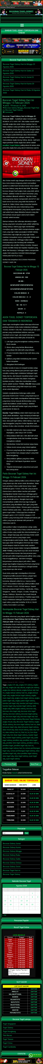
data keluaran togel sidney (28, 727)
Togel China (7, 1043)
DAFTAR (34, 989)
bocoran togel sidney (13, 719)
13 (21, 901)
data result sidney (21, 730)
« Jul (4, 915)
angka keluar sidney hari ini (16, 693)
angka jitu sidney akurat (12, 690)
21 (27, 904)
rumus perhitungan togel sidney (22, 751)
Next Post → (36, 764)
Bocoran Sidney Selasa (12, 863)
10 (5, 901)
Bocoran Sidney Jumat (12, 843)
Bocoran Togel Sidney (14, 110)
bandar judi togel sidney (29, 703)
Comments (8, 112)
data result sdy (8, 730)
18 (10, 904)
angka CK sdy (12, 685)
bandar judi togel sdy (11, 703)
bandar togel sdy (9, 706)
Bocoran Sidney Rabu (11, 855)
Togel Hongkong (9, 1031)
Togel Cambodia (9, 1047)
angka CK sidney (25, 685)
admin (6, 106)
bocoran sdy (31, 709)
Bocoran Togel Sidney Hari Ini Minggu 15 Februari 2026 (18, 101)
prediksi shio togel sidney (16, 743)
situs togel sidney (21, 756)
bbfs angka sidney (18, 709)
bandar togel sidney (24, 706)
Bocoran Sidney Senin (12, 867)
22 (32, 904)
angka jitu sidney (32, 687)
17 (5, 904)
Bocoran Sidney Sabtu (12, 859)
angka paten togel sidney (25, 701)
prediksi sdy (17, 740)
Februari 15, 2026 (19, 106)
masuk (14, 773)
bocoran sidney (15, 714)
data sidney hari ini (12, 732)
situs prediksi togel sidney (27, 753)
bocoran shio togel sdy (11, 711)
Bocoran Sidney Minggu (13, 108)
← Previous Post (9, 764)
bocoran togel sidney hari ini (25, 724)
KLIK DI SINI (34, 789)
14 (27, 901)
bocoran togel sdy (13, 716)
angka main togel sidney (24, 698)
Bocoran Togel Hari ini (11, 870)
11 (10, 901)
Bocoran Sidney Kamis (12, 847)
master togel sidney (13, 738)
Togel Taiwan (8, 1039)
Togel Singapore (9, 1024)
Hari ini (24, 732)
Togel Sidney (8, 1028)
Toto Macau (7, 1035)
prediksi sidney (32, 743)
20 (21, 904)
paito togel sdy (27, 738)
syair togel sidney (13, 759)
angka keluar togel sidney (20, 695)
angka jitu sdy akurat (17, 687)
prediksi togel (8, 745)
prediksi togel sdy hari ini (23, 745)
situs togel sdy (8, 756)
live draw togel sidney (18, 735)
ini (28, 732)
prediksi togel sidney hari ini (13, 748)
